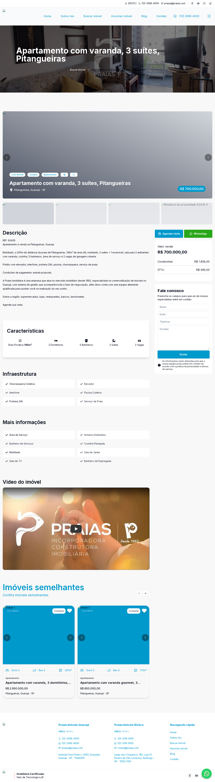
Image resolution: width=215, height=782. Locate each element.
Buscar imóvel (92, 16)
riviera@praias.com (128, 747)
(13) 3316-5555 (126, 738)
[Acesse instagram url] (204, 3)
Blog (144, 16)
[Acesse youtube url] (198, 3)
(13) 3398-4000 (150, 3)
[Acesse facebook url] (192, 3)
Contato (161, 16)
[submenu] (209, 16)
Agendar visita (171, 233)
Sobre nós (67, 16)
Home (47, 16)
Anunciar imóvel (121, 16)
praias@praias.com (174, 3)
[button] (6, 157)
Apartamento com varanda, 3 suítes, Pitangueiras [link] (118, 69)
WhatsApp (200, 233)
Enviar (183, 354)
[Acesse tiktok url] (210, 3)
